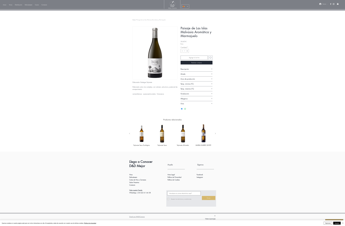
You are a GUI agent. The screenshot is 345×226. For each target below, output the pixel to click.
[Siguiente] (215, 133)
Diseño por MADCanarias (137, 217)
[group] (172, 137)
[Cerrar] (343, 223)
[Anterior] (129, 133)
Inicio (134, 20)
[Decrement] (182, 51)
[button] (18, 4)
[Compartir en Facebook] (182, 109)
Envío (182, 44)
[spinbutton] (185, 51)
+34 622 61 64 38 (144, 193)
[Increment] (187, 51)
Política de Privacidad (174, 177)
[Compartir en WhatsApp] (185, 109)
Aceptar (337, 223)
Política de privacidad (90, 223)
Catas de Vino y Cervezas (137, 180)
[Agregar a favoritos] (210, 58)
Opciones (328, 223)
